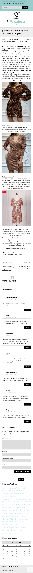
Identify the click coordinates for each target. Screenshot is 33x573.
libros (3, 522)
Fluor (22, 499)
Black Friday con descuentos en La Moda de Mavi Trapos (9, 268)
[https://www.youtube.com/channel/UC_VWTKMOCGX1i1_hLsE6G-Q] (15, 566)
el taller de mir (13, 490)
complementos (22, 504)
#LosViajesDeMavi (10, 534)
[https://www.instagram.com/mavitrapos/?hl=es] (17, 566)
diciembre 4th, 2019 (11, 299)
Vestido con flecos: (7, 177)
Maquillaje (12, 505)
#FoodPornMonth (9, 499)
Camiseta (21, 519)
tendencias (10, 254)
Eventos (18, 507)
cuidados (21, 493)
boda (16, 522)
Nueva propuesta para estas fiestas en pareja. (24, 267)
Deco (15, 496)
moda (24, 527)
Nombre (4, 451)
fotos (6, 505)
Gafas (20, 510)
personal (21, 522)
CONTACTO (21, 3)
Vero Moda (14, 513)
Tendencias (14, 41)
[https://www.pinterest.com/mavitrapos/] (13, 566)
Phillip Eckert (20, 488)
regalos (25, 510)
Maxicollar (5, 490)
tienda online (18, 254)
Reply (27, 310)
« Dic (3, 560)
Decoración (22, 516)
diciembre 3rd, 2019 (11, 317)
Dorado (18, 499)
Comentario (5, 439)
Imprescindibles (11, 488)
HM (26, 499)
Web (3, 464)
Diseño (15, 501)
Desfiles (11, 507)
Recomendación (9, 519)
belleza (19, 530)
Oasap (12, 516)
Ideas (20, 527)
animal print (5, 507)
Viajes (17, 516)
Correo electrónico (8, 458)
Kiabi (26, 519)
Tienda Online (23, 41)
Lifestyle (6, 513)
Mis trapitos (8, 530)
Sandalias (9, 502)
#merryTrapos (10, 522)
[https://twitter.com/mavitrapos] (11, 566)
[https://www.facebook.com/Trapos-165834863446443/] (9, 566)
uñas (19, 513)
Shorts (4, 488)
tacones (21, 490)
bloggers (5, 524)
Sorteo (20, 502)
